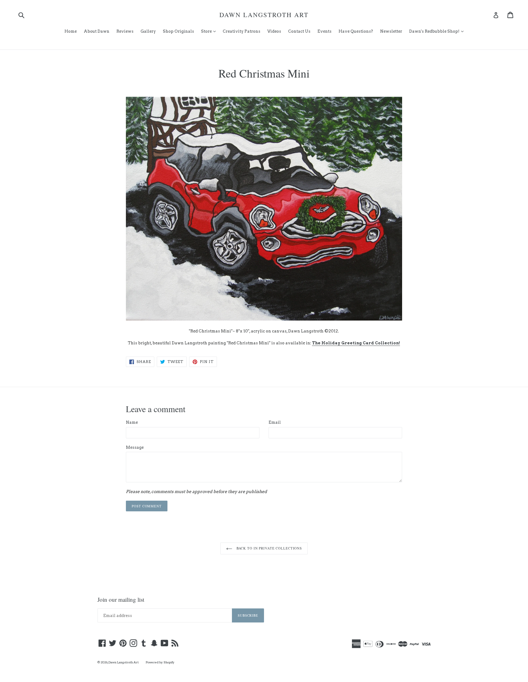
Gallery (148, 31)
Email (275, 422)
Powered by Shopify (160, 662)
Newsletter (391, 31)
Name (132, 422)
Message (135, 447)
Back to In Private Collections (268, 548)
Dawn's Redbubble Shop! (438, 31)
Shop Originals (178, 31)
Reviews (125, 31)
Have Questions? (356, 31)
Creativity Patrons (241, 31)
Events (324, 31)
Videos (274, 31)
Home (70, 31)
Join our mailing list (120, 599)
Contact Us (299, 31)
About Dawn (96, 31)
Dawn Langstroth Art (264, 15)
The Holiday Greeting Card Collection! (356, 343)
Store (210, 31)
